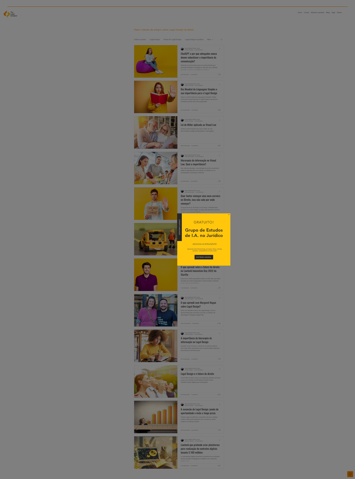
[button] (202, 214)
